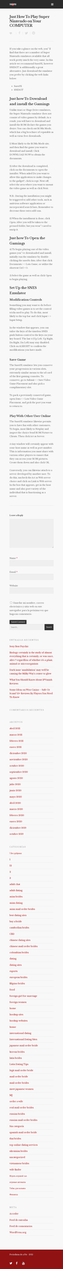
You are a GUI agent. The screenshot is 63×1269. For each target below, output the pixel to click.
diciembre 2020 (18, 753)
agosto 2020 (16, 778)
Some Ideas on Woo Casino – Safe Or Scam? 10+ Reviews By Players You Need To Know (31, 693)
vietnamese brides (19, 1163)
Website (14, 585)
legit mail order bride (21, 1070)
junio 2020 (15, 790)
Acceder (14, 1213)
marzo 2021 (16, 734)
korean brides (17, 1052)
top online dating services (24, 1145)
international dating (20, 1033)
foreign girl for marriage (23, 996)
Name (13, 558)
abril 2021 (15, 728)
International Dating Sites (23, 1039)
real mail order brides (22, 1107)
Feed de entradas (19, 1220)
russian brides (17, 1114)
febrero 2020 (17, 815)
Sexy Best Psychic (19, 646)
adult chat (15, 884)
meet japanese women (21, 1089)
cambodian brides (19, 927)
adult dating (16, 890)
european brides (18, 977)
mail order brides (19, 1083)
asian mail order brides (22, 909)
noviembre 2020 (19, 759)
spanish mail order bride (23, 1132)
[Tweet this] (26, 33)
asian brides (16, 896)
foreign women (18, 1002)
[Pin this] (33, 33)
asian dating (16, 903)
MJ (11, 1095)
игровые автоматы (18, 1182)
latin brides (16, 1058)
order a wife (16, 1101)
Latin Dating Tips (19, 1064)
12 (11, 865)
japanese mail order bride (24, 1045)
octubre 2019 (16, 834)
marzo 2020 (16, 809)
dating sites (16, 965)
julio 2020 (15, 784)
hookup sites (16, 1014)
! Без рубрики (16, 853)
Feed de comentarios (21, 1226)
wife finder (15, 1169)
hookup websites (19, 1020)
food (12, 989)
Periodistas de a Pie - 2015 (21, 1254)
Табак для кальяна (17, 1188)
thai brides (15, 1138)
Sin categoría (17, 1126)
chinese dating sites (20, 940)
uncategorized (17, 1157)
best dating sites (18, 915)
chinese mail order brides (24, 946)
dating (13, 958)
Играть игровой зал (18, 1176)
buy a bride (16, 921)
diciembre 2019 (18, 827)
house (13, 1027)
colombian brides (19, 952)
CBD (12, 934)
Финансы (14, 1194)
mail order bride (19, 1076)
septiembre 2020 (19, 772)
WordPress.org (18, 1232)
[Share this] (19, 33)
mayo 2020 (16, 796)
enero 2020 (16, 821)
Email (13, 572)
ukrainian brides (19, 1151)
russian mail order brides (23, 1120)
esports (14, 971)
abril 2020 (15, 803)
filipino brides (17, 983)
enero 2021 (16, 747)
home (13, 1008)
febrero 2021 (16, 741)
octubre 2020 (17, 765)
